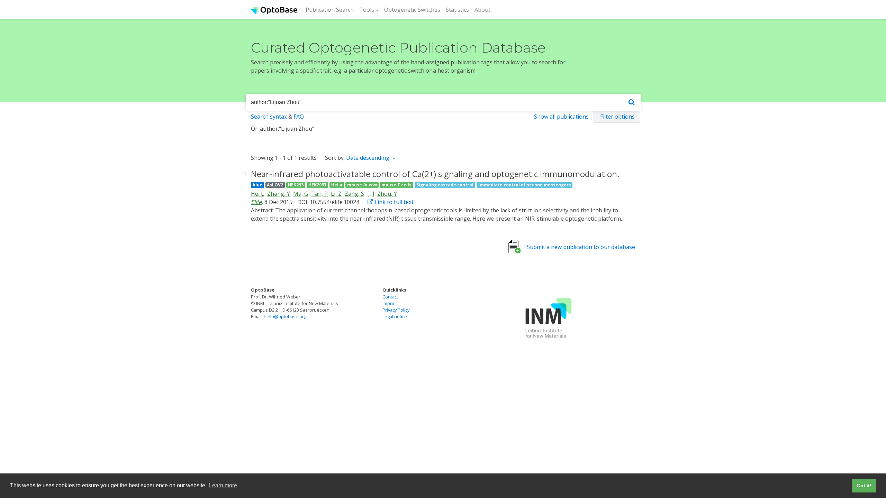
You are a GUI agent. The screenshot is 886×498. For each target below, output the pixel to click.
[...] (370, 193)
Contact (390, 297)
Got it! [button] (864, 485)
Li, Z (336, 193)
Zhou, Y (387, 193)
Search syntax (269, 116)
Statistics (457, 9)
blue (257, 185)
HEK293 (296, 185)
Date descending (368, 158)
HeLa (336, 185)
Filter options (617, 116)
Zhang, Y (278, 193)
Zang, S (354, 193)
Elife (256, 202)
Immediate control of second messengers (524, 185)
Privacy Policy (395, 310)
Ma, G (300, 193)
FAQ (298, 116)
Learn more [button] (223, 485)
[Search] (632, 102)
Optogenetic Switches (412, 9)
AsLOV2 (275, 185)
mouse (362, 185)
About (482, 9)
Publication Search (331, 9)
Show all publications (561, 116)
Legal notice (394, 316)
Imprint (389, 303)
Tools (366, 9)
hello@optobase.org (285, 316)
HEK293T (317, 185)
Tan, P (319, 193)
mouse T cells (396, 185)
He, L (257, 193)
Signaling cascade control (444, 185)
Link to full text (393, 202)
